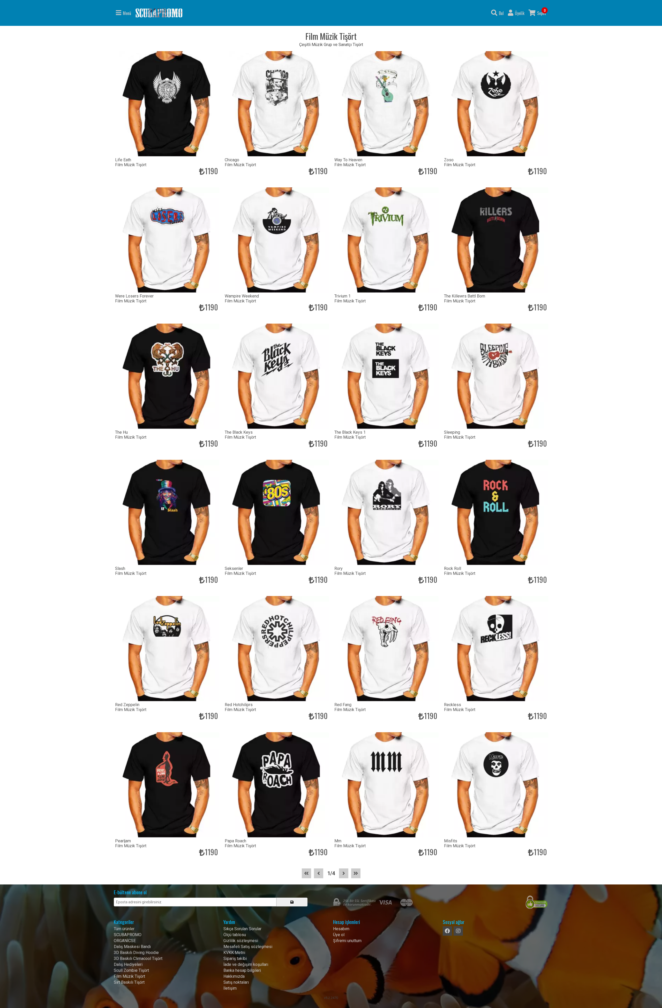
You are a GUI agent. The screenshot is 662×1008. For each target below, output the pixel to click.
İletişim (230, 988)
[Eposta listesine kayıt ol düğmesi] (291, 902)
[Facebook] (447, 931)
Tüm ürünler (124, 928)
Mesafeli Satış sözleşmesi (247, 946)
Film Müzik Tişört (129, 976)
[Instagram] (458, 931)
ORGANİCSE (125, 940)
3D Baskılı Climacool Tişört (138, 958)
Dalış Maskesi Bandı (132, 946)
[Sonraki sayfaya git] (343, 873)
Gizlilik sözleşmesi (240, 940)
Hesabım (341, 928)
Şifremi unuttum (347, 940)
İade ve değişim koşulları (245, 964)
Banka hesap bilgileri (242, 970)
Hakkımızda (234, 976)
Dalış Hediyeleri (128, 964)
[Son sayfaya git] (355, 873)
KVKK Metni (234, 952)
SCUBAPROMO (127, 934)
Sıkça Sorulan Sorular (242, 928)
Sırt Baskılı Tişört (129, 982)
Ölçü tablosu (234, 934)
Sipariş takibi (235, 958)
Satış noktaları (236, 982)
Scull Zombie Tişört (131, 970)
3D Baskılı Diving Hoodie (136, 952)
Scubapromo (159, 13)
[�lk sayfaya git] (306, 873)
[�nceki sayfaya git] (318, 873)
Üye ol (338, 934)
